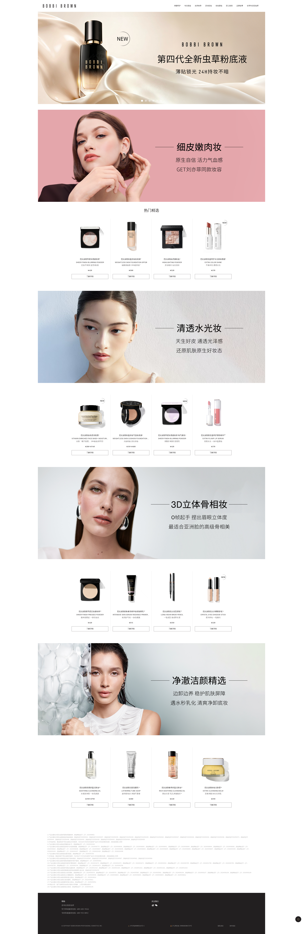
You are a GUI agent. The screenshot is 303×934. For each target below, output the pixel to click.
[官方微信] (156, 905)
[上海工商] (128, 926)
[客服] (298, 919)
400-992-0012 (82, 913)
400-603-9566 (83, 909)
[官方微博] (153, 905)
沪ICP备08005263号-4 (137, 926)
